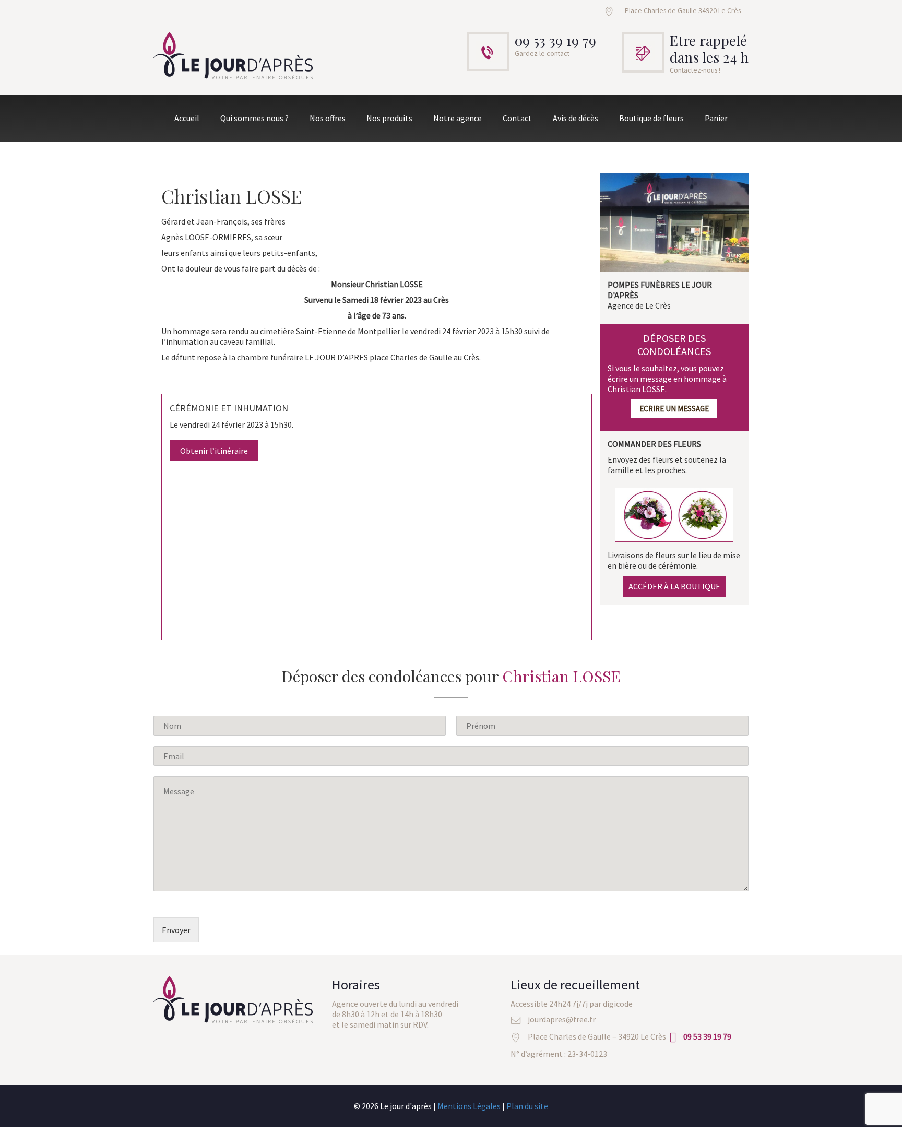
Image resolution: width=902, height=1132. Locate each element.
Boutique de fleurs (651, 118)
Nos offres (328, 118)
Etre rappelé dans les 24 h (709, 48)
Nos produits (389, 118)
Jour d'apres (233, 56)
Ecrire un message (674, 409)
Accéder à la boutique (674, 586)
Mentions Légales (469, 1106)
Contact (517, 118)
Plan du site (527, 1106)
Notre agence (457, 118)
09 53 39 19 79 (555, 40)
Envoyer (176, 930)
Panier (716, 118)
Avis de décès (575, 118)
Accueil (186, 118)
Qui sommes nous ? (254, 118)
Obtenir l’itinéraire (214, 450)
